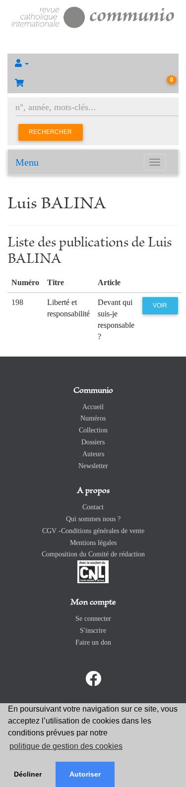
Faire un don (93, 642)
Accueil (93, 407)
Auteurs (93, 454)
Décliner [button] (28, 774)
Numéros (93, 418)
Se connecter (93, 618)
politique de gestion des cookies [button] (66, 746)
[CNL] (93, 571)
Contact (93, 507)
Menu (27, 162)
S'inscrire (93, 630)
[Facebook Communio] (93, 679)
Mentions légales (93, 542)
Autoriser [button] (85, 774)
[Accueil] (93, 16)
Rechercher (50, 131)
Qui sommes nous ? (93, 519)
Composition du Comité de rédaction (93, 554)
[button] (93, 63)
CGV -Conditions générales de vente (93, 531)
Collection (93, 430)
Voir (160, 305)
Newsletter (93, 466)
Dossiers (93, 442)
